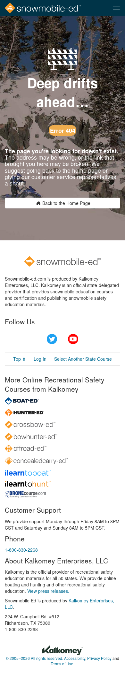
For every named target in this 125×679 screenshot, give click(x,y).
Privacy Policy (99, 658)
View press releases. (48, 591)
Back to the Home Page (66, 203)
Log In (40, 359)
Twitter (52, 339)
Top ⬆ (19, 359)
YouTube (73, 339)
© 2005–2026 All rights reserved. (34, 658)
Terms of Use (62, 663)
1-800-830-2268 (21, 550)
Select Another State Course (83, 359)
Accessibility (74, 658)
